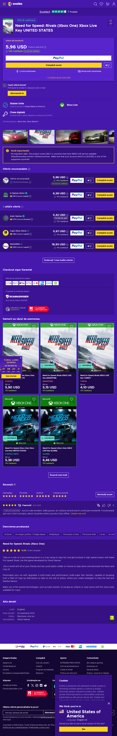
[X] (32, 685)
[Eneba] (15, 4)
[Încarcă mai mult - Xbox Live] (62, 104)
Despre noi (7, 663)
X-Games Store (17, 193)
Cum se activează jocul (69, 666)
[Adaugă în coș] (107, 65)
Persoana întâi (89, 534)
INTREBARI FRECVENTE (70, 663)
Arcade (112, 534)
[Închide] (109, 703)
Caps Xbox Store (18, 231)
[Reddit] (45, 685)
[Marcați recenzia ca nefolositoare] (109, 505)
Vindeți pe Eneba (10, 685)
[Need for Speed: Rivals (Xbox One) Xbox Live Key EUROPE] (21, 344)
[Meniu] (4, 4)
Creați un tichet (66, 670)
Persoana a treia (71, 534)
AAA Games (16, 216)
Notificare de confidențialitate (15, 727)
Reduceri (39, 673)
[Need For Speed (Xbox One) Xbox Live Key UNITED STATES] (21, 416)
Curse (102, 534)
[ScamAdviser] (17, 296)
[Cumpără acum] (58, 58)
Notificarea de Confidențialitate (53, 717)
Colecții (39, 666)
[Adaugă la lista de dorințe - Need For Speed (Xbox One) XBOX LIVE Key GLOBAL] (71, 400)
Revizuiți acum (105, 494)
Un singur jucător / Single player (30, 534)
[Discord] (41, 685)
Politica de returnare (68, 673)
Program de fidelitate (45, 670)
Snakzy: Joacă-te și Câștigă (98, 673)
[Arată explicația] (30, 196)
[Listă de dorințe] (101, 4)
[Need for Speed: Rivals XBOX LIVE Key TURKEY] (96, 344)
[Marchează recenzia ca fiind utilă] (103, 505)
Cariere (6, 670)
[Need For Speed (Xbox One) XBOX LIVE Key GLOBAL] (58, 416)
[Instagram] (36, 685)
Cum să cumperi (42, 663)
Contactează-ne (9, 666)
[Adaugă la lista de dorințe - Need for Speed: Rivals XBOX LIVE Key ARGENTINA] (71, 327)
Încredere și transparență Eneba (16, 673)
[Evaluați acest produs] (12, 550)
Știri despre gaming (95, 663)
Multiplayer (54, 534)
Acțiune (8, 534)
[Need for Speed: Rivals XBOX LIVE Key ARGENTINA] (58, 344)
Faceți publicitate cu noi (12, 689)
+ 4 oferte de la (58, 78)
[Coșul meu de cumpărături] (107, 4)
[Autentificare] (114, 4)
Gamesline (15, 244)
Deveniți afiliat (92, 670)
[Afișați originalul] (98, 505)
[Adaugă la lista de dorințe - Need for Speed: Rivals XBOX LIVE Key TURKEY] (109, 327)
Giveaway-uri (92, 666)
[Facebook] (28, 685)
